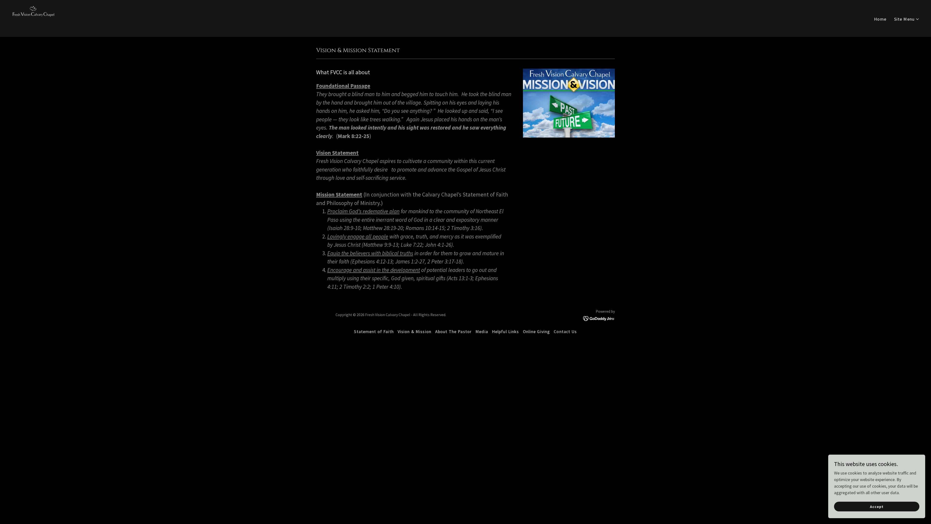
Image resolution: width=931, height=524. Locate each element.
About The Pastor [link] (453, 331)
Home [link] (880, 19)
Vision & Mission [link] (414, 331)
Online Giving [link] (536, 331)
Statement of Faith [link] (373, 331)
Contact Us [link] (565, 331)
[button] (906, 19)
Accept (876, 506)
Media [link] (481, 331)
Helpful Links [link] (505, 331)
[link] (34, 18)
